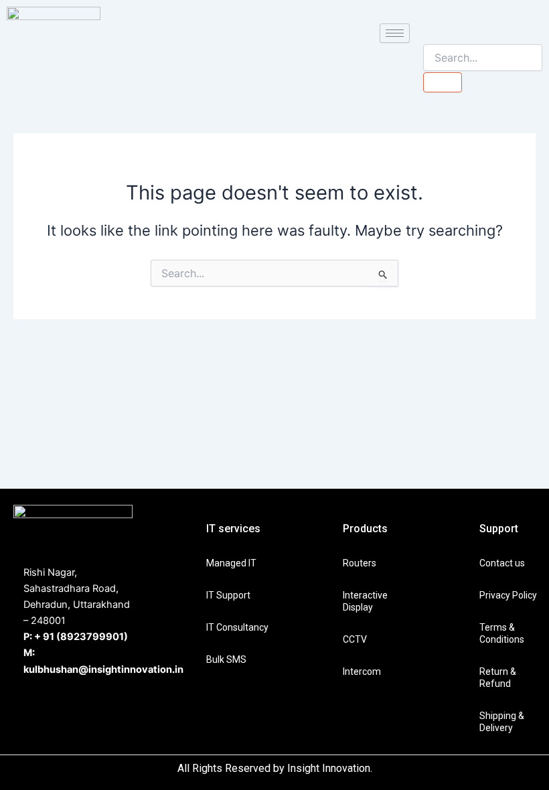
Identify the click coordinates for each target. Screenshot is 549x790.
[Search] (442, 82)
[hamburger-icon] (395, 33)
